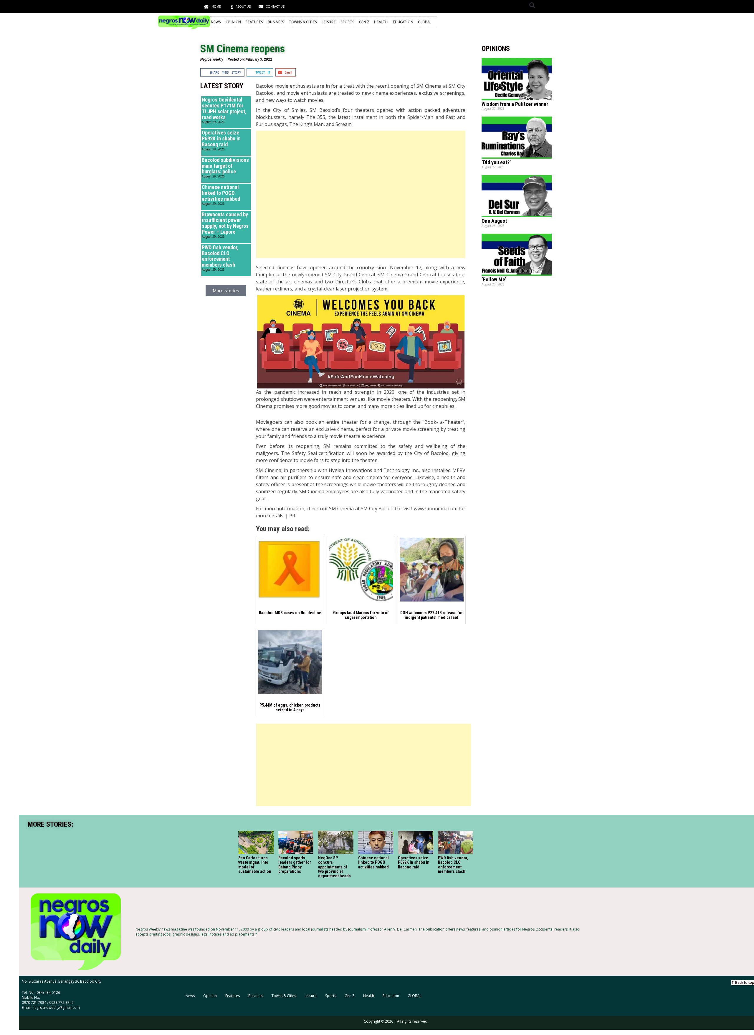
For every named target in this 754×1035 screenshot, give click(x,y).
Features (254, 21)
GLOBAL (424, 21)
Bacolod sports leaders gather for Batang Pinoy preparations (294, 864)
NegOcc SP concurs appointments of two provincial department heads (334, 866)
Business (276, 21)
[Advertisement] (360, 194)
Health (381, 21)
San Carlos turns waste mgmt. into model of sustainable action (254, 864)
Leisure (328, 21)
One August (494, 221)
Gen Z (364, 21)
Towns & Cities (303, 21)
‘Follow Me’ (494, 279)
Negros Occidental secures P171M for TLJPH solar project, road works (224, 108)
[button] (532, 5)
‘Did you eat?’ (496, 162)
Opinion (233, 21)
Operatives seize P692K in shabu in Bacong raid (221, 138)
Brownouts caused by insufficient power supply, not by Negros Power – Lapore (225, 223)
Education (403, 21)
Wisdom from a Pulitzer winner (515, 104)
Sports (347, 21)
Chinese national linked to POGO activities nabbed (221, 193)
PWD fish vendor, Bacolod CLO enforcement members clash (220, 256)
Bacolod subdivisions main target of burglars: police (225, 166)
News (216, 21)
